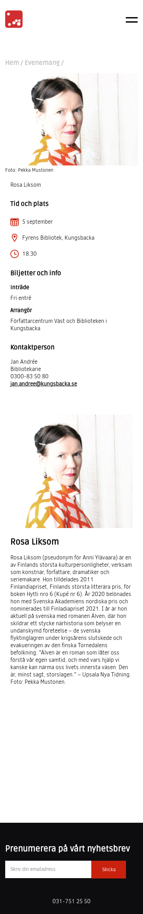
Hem (12, 63)
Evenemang (42, 63)
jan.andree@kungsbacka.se (43, 383)
